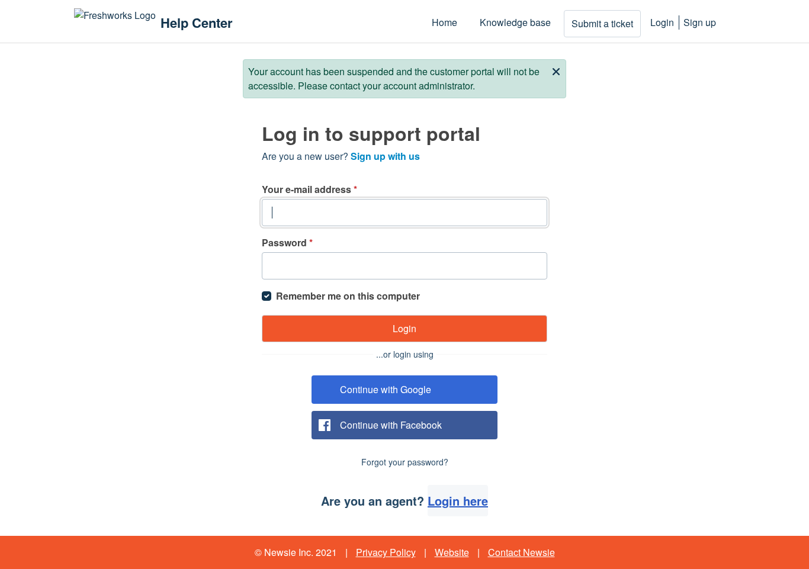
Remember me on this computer (348, 296)
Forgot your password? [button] (404, 462)
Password (287, 242)
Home (444, 22)
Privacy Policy (386, 552)
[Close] (556, 70)
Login (662, 22)
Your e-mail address (309, 189)
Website (452, 552)
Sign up (699, 22)
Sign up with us (385, 156)
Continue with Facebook (391, 425)
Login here (458, 500)
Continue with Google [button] (385, 389)
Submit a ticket (602, 23)
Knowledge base (515, 22)
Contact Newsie (521, 552)
